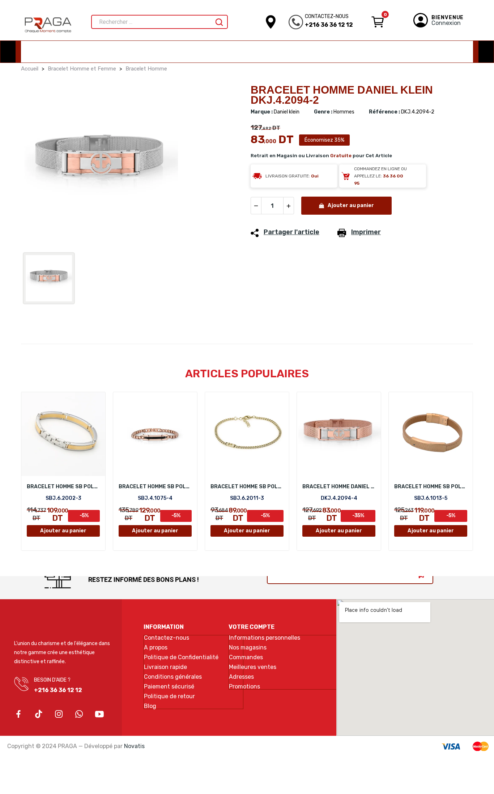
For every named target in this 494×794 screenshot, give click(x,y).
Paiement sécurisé (169, 686)
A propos (155, 647)
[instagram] (59, 714)
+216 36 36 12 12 (329, 24)
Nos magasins (248, 647)
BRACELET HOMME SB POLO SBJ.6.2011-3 (247, 487)
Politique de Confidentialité (181, 657)
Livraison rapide (165, 667)
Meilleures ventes (252, 667)
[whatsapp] (79, 714)
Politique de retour (169, 696)
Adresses (241, 676)
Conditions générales (173, 676)
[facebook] (18, 714)
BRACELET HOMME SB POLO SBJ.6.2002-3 (63, 487)
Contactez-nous (166, 637)
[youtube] (99, 714)
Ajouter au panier (351, 205)
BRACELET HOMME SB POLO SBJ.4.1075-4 (155, 487)
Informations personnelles (264, 637)
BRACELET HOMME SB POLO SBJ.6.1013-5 (430, 487)
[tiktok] (38, 714)
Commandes (246, 657)
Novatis (134, 746)
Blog (150, 706)
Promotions (244, 686)
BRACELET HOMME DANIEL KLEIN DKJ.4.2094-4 (338, 487)
